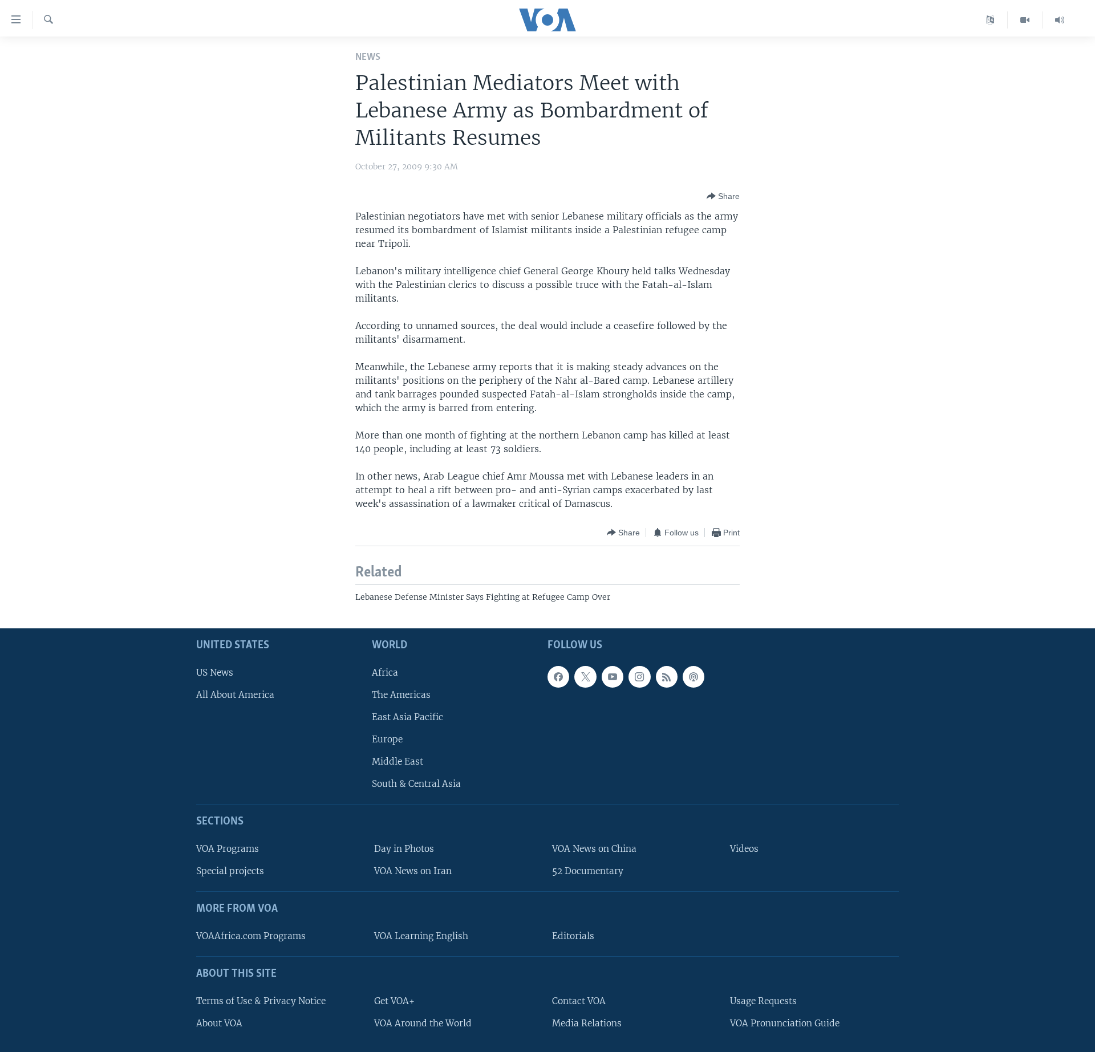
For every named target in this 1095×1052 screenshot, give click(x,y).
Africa (385, 672)
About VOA (219, 1022)
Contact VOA (579, 1000)
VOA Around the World (423, 1022)
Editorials (573, 935)
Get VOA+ (394, 1000)
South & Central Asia (416, 783)
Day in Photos (404, 848)
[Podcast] (693, 676)
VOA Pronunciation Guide (785, 1022)
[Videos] (1025, 20)
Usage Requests (763, 1000)
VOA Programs (227, 848)
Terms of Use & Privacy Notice (261, 1000)
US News (214, 672)
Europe (387, 739)
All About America (235, 694)
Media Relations (587, 1022)
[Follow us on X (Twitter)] (585, 676)
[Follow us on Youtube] (612, 676)
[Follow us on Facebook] (558, 676)
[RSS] (667, 676)
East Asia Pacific (407, 716)
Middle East (397, 761)
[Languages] (990, 20)
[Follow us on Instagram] (639, 676)
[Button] (723, 196)
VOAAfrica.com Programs (251, 935)
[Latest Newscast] (1060, 20)
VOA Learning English (421, 935)
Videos (744, 848)
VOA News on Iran (413, 871)
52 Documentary (587, 871)
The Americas (401, 694)
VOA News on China (594, 848)
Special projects (230, 871)
